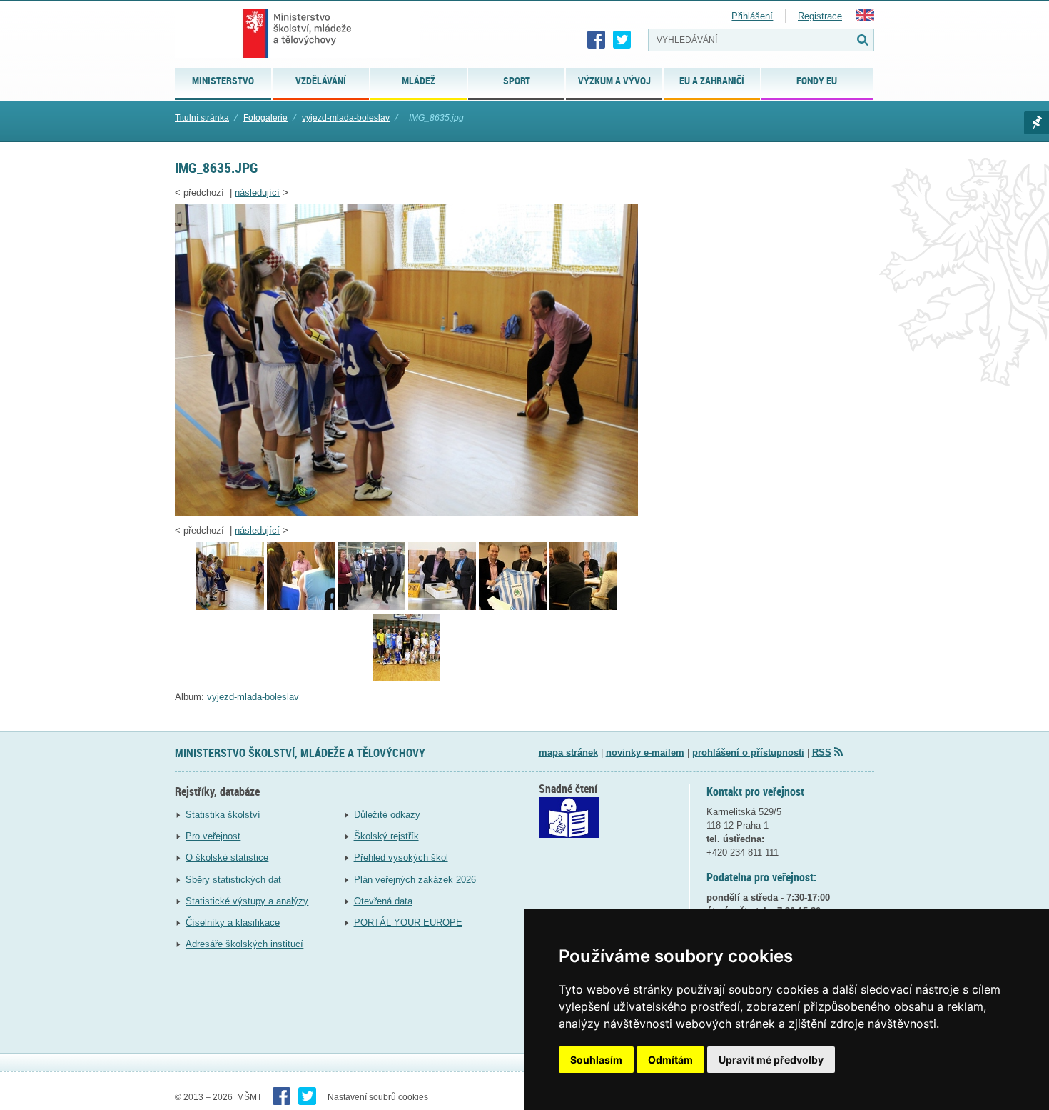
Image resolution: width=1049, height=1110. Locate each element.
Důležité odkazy (387, 814)
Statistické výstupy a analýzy (247, 901)
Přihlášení (752, 16)
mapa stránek (568, 752)
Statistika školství (223, 814)
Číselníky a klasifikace (233, 922)
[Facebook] (596, 40)
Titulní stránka (202, 118)
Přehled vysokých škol (401, 857)
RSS (821, 752)
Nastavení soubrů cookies (378, 1097)
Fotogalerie (265, 118)
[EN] (865, 18)
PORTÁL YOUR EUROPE (408, 922)
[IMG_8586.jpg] (373, 606)
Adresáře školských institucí (244, 944)
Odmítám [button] (670, 1060)
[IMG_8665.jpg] (406, 678)
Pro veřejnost (213, 836)
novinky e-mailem (645, 752)
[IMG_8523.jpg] (443, 606)
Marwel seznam (1036, 122)
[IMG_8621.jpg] (302, 606)
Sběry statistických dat (233, 879)
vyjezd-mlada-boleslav (346, 118)
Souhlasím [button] (596, 1060)
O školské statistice (227, 857)
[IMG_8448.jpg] (583, 606)
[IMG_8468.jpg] (514, 606)
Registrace (820, 16)
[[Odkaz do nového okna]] (569, 834)
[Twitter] (622, 40)
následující (257, 192)
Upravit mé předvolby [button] (771, 1060)
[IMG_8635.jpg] (406, 512)
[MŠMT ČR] (297, 33)
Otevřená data (383, 901)
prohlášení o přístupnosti (748, 752)
